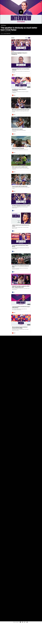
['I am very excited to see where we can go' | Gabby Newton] (21, 304)
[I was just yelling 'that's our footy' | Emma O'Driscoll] (21, 66)
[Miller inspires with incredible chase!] (21, 164)
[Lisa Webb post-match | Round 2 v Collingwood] (21, 87)
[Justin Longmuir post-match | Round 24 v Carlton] (21, 222)
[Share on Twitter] (22, 622)
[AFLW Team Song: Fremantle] (21, 145)
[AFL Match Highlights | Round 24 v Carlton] (21, 202)
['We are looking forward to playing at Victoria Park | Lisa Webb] (21, 324)
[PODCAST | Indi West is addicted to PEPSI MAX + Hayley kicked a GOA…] (21, 284)
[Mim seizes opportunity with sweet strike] (21, 106)
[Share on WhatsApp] (25, 622)
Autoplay (26, 37)
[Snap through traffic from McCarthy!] (21, 183)
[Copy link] (27, 622)
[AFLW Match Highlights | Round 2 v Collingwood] (21, 47)
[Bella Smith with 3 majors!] (21, 126)
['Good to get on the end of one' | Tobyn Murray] (21, 243)
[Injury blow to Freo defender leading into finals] (21, 263)
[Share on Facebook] (20, 622)
